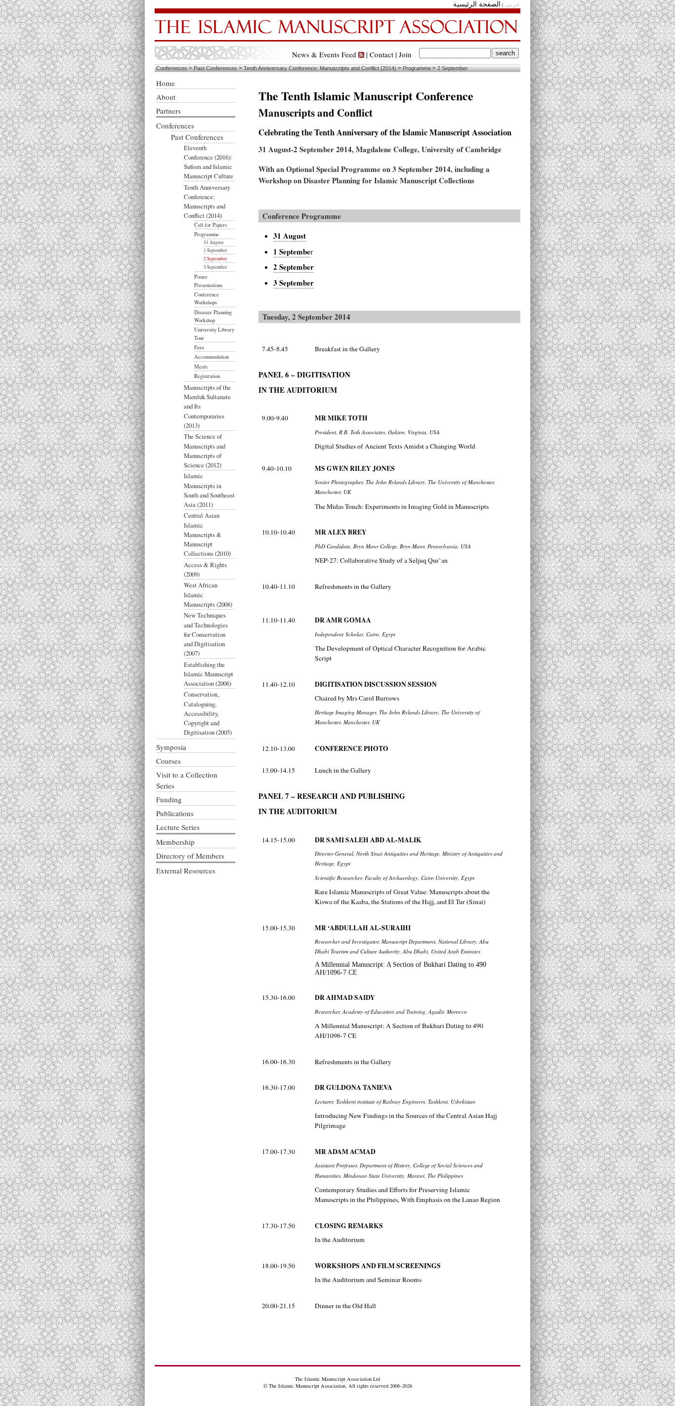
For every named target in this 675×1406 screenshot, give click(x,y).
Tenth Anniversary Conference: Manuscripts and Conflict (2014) (320, 68)
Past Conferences (215, 68)
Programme (417, 68)
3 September (215, 267)
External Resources (185, 870)
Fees (199, 347)
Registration (207, 375)
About (165, 97)
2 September (452, 68)
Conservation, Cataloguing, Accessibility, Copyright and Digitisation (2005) (208, 713)
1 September (215, 250)
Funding (169, 799)
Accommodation (211, 356)
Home (165, 83)
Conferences (171, 68)
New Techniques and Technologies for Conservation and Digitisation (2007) (206, 634)
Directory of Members (190, 856)
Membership (175, 842)
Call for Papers (210, 224)
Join (405, 54)
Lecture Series (178, 827)
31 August (214, 242)
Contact (381, 54)
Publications (175, 813)
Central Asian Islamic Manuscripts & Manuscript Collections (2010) (207, 534)
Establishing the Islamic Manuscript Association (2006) (208, 674)
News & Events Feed (325, 54)
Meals (201, 366)
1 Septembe (291, 251)
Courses (168, 761)
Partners (168, 111)
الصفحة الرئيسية (477, 4)
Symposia (171, 747)
